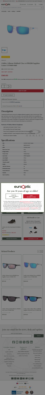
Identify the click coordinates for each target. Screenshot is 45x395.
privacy (21, 207)
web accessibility (26, 207)
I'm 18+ (31, 196)
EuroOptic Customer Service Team (22, 209)
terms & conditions (34, 207)
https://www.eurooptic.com (25, 201)
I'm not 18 (13, 196)
